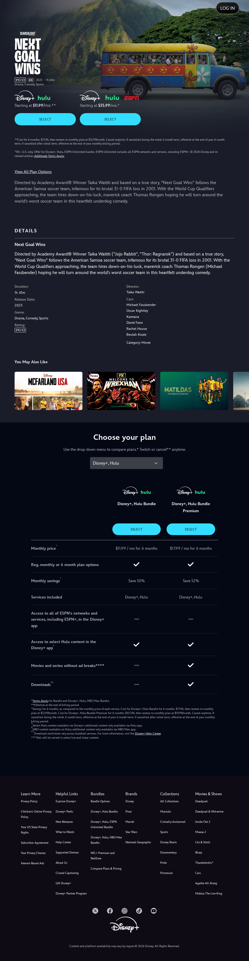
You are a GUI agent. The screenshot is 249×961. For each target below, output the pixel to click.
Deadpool (201, 801)
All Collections (169, 801)
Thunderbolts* (204, 862)
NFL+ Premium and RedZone (103, 855)
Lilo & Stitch (202, 842)
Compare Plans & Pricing (106, 868)
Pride (163, 862)
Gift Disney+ (63, 883)
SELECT (45, 119)
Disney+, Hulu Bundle (104, 811)
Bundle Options (100, 801)
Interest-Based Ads (32, 863)
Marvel (129, 822)
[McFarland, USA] (49, 391)
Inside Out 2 (202, 822)
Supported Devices (67, 852)
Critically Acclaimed (172, 822)
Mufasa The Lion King (208, 893)
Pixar (128, 811)
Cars (198, 873)
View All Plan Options (33, 171)
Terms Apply (40, 701)
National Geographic (138, 842)
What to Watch (65, 832)
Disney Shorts (168, 842)
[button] (72, 794)
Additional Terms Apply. (49, 156)
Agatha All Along (206, 883)
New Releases (64, 822)
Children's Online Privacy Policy (36, 814)
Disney (129, 801)
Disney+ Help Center (148, 733)
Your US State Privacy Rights (34, 829)
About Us (61, 862)
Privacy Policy (29, 801)
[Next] (240, 390)
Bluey (198, 852)
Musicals (165, 811)
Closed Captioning (67, 873)
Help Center (63, 842)
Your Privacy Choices (33, 853)
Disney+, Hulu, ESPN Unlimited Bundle (104, 824)
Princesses (166, 873)
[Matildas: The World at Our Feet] (194, 391)
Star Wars (131, 832)
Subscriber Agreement (34, 842)
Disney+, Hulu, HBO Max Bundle (106, 840)
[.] (95, 911)
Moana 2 (200, 832)
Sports (164, 832)
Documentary (168, 852)
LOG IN (227, 8)
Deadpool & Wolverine (209, 811)
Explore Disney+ (66, 801)
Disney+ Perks (64, 811)
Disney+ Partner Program (71, 893)
